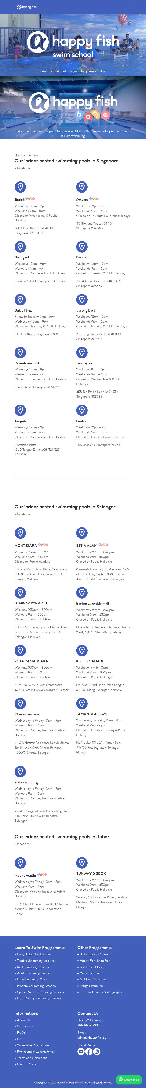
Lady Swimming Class (32, 980)
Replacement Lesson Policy (35, 1052)
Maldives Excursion (93, 980)
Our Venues (25, 1027)
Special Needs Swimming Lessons (40, 992)
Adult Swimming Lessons (34, 973)
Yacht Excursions (92, 973)
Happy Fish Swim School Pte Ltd (73, 1082)
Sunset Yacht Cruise (94, 967)
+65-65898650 (88, 1025)
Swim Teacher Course (95, 955)
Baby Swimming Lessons (34, 955)
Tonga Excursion (91, 986)
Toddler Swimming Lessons (36, 961)
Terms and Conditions (32, 1058)
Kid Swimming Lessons (33, 967)
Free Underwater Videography (101, 992)
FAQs (21, 1033)
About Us (23, 1020)
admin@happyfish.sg (91, 1038)
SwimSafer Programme (33, 1045)
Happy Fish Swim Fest (95, 961)
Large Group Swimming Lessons (39, 998)
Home (19, 156)
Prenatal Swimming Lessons (36, 986)
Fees (20, 1039)
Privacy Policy (26, 1064)
